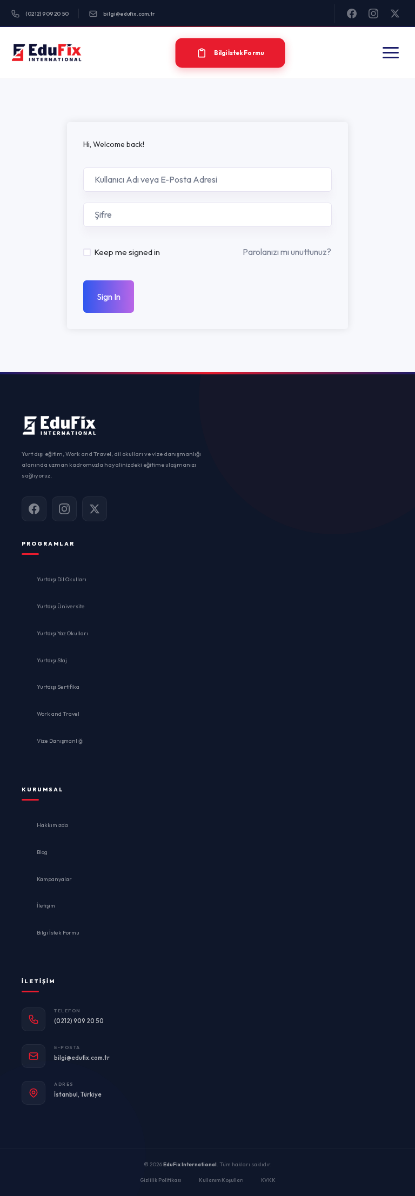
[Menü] (390, 53)
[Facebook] (352, 13)
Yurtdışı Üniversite (61, 606)
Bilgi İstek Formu (58, 932)
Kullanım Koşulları (221, 1180)
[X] (395, 13)
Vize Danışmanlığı (60, 740)
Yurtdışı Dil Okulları (61, 579)
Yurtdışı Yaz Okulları (62, 633)
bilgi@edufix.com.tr (129, 13)
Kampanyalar (54, 879)
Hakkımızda (52, 825)
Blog (42, 852)
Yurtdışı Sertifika (58, 686)
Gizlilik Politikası (161, 1180)
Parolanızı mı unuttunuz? (287, 251)
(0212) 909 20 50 (47, 13)
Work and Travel (58, 713)
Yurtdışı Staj (52, 660)
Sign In (109, 296)
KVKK (268, 1180)
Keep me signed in (127, 252)
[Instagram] (373, 13)
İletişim (46, 905)
